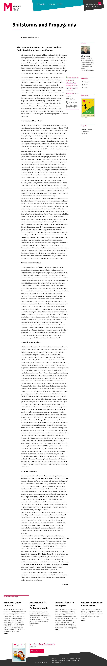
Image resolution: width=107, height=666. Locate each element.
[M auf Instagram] (95, 7)
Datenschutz (55, 660)
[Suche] (35, 663)
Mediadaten (63, 658)
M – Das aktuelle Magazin (42, 644)
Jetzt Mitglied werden (92, 4)
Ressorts (41, 4)
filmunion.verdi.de (57, 662)
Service (52, 4)
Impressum (55, 658)
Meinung (90, 130)
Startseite (83, 130)
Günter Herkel (34, 37)
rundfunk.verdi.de (65, 660)
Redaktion (71, 658)
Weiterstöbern (35, 651)
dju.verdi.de (75, 660)
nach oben (65, 584)
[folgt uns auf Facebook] (41, 663)
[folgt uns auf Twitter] (43, 663)
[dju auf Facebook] (93, 7)
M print (59, 4)
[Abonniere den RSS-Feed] (98, 7)
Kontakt (78, 658)
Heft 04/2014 (84, 118)
